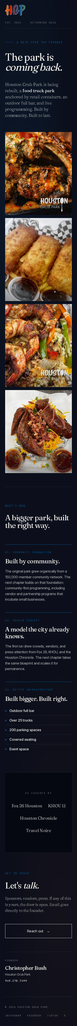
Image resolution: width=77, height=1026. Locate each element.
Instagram (13, 1015)
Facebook (34, 1015)
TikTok (52, 1015)
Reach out (38, 931)
